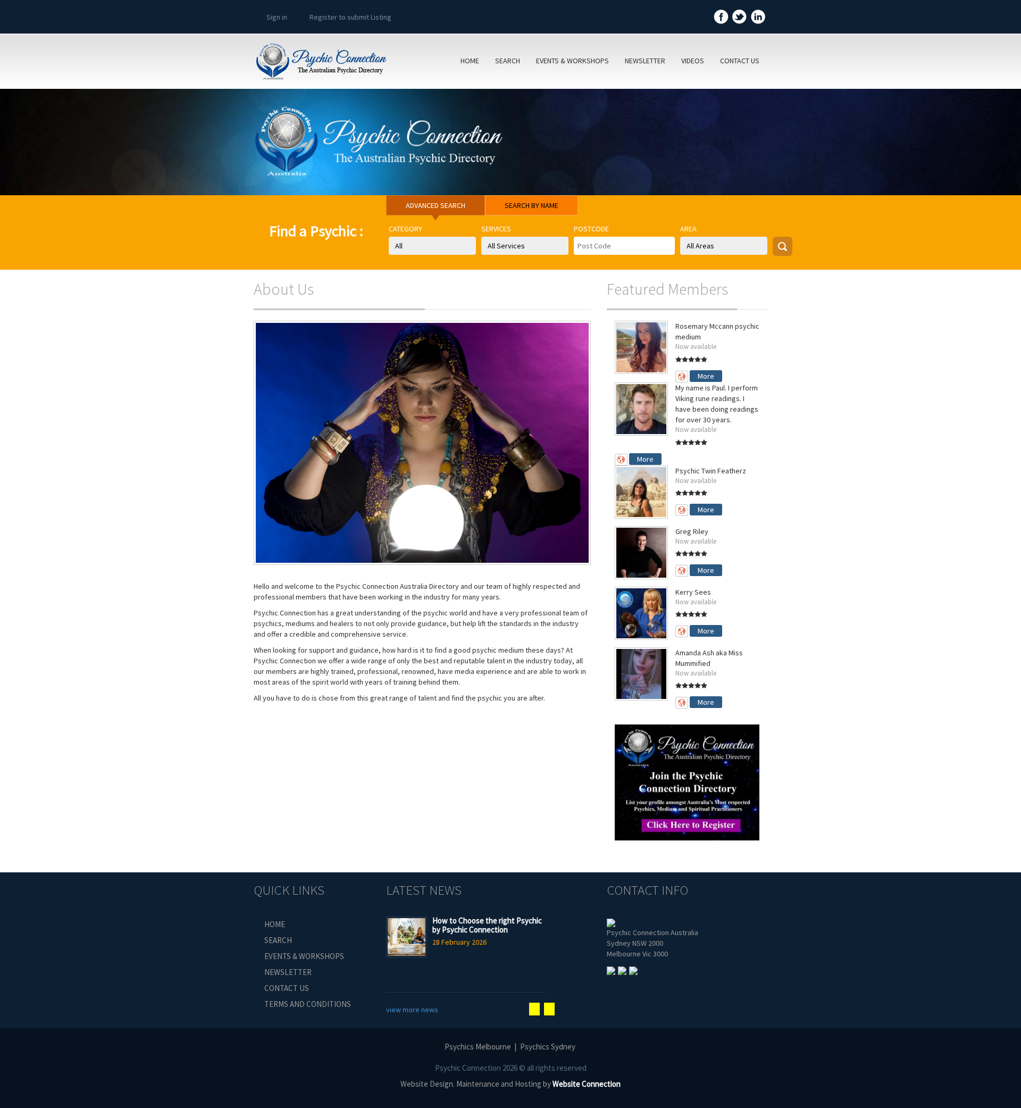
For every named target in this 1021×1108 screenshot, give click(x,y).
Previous (534, 1009)
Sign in (276, 17)
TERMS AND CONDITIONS (307, 1004)
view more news (412, 1009)
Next (549, 1009)
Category (405, 229)
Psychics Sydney (547, 1047)
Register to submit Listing (350, 17)
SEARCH (507, 60)
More (706, 376)
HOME (470, 60)
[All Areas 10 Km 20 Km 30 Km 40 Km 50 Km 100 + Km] (723, 246)
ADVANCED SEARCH (435, 205)
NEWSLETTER (645, 60)
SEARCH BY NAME (531, 205)
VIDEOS (692, 60)
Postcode (591, 229)
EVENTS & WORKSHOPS (572, 60)
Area (688, 229)
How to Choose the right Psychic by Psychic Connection (487, 925)
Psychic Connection (468, 1068)
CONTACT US (739, 60)
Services (496, 229)
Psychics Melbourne (478, 1047)
